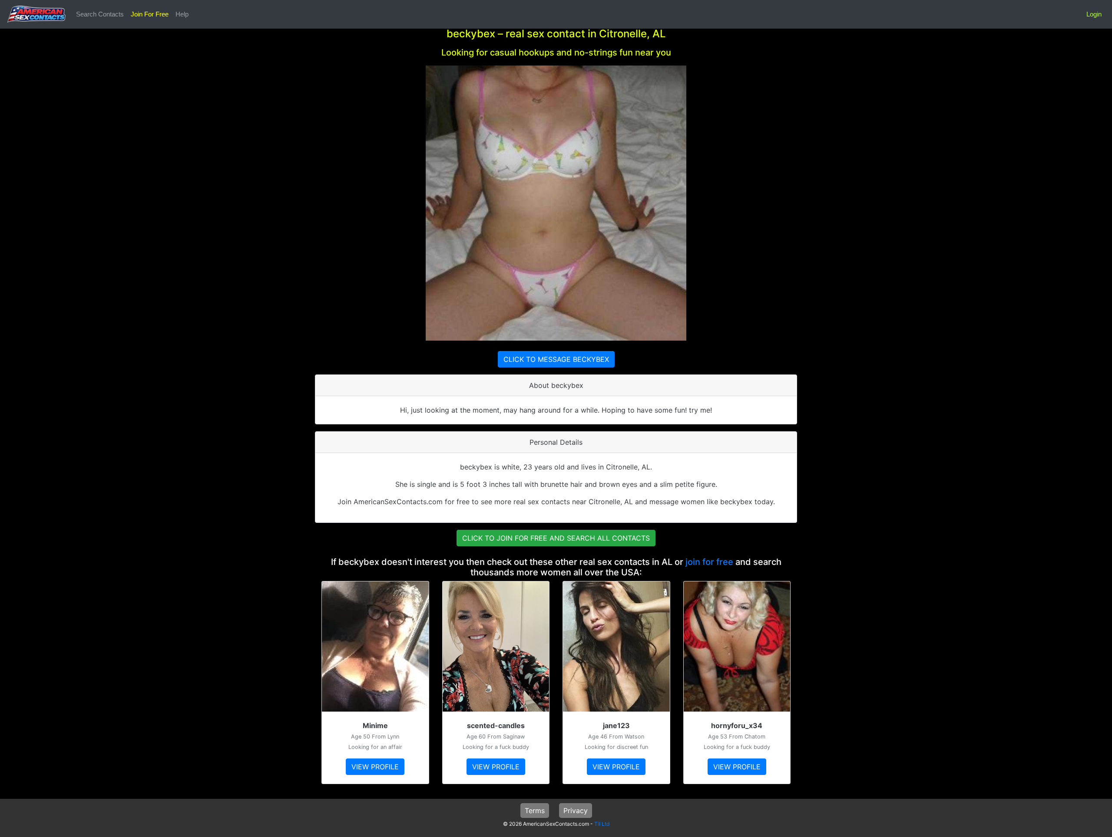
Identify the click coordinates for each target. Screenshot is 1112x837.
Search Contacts (100, 14)
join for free (709, 562)
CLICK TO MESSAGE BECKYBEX (556, 359)
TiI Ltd (601, 824)
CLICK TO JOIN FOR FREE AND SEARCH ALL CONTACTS (556, 538)
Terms (535, 810)
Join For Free (150, 14)
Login (1094, 14)
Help (182, 14)
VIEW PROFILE (375, 766)
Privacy (575, 810)
